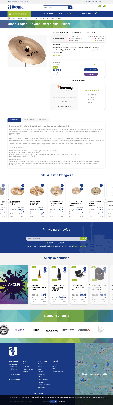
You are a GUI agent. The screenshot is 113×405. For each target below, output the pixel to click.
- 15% (53, 267)
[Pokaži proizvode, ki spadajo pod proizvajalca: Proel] (74, 330)
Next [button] (105, 199)
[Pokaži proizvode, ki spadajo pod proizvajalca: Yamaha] (10, 330)
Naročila (40, 366)
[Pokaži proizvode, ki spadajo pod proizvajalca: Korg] (26, 330)
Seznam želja (41, 374)
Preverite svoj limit (64, 106)
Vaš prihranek (57, 73)
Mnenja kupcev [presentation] (29, 119)
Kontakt (25, 371)
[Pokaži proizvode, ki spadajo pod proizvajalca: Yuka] (107, 330)
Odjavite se (63, 242)
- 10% (33, 267)
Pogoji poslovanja (43, 379)
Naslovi (40, 369)
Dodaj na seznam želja (3, 185)
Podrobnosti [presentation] (14, 119)
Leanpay (64, 101)
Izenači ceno (91, 74)
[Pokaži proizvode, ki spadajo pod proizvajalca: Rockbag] (42, 330)
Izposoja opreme (28, 369)
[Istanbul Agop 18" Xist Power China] (27, 51)
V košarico (92, 70)
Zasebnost (41, 382)
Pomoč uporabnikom (44, 384)
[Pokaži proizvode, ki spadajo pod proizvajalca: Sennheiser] (58, 330)
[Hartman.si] (13, 351)
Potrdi (53, 401)
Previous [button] (8, 199)
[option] (17, 200)
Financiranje (41, 387)
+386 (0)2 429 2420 (93, 2)
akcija (35, 280)
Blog (53, 368)
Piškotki (40, 377)
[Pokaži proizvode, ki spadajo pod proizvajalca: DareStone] (90, 330)
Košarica (40, 371)
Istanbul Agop (64, 32)
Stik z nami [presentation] (42, 119)
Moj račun (40, 364)
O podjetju (26, 366)
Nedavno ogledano (57, 371)
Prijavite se (52, 242)
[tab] (14, 120)
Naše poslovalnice (28, 364)
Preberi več (61, 401)
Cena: (55, 67)
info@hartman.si (15, 379)
